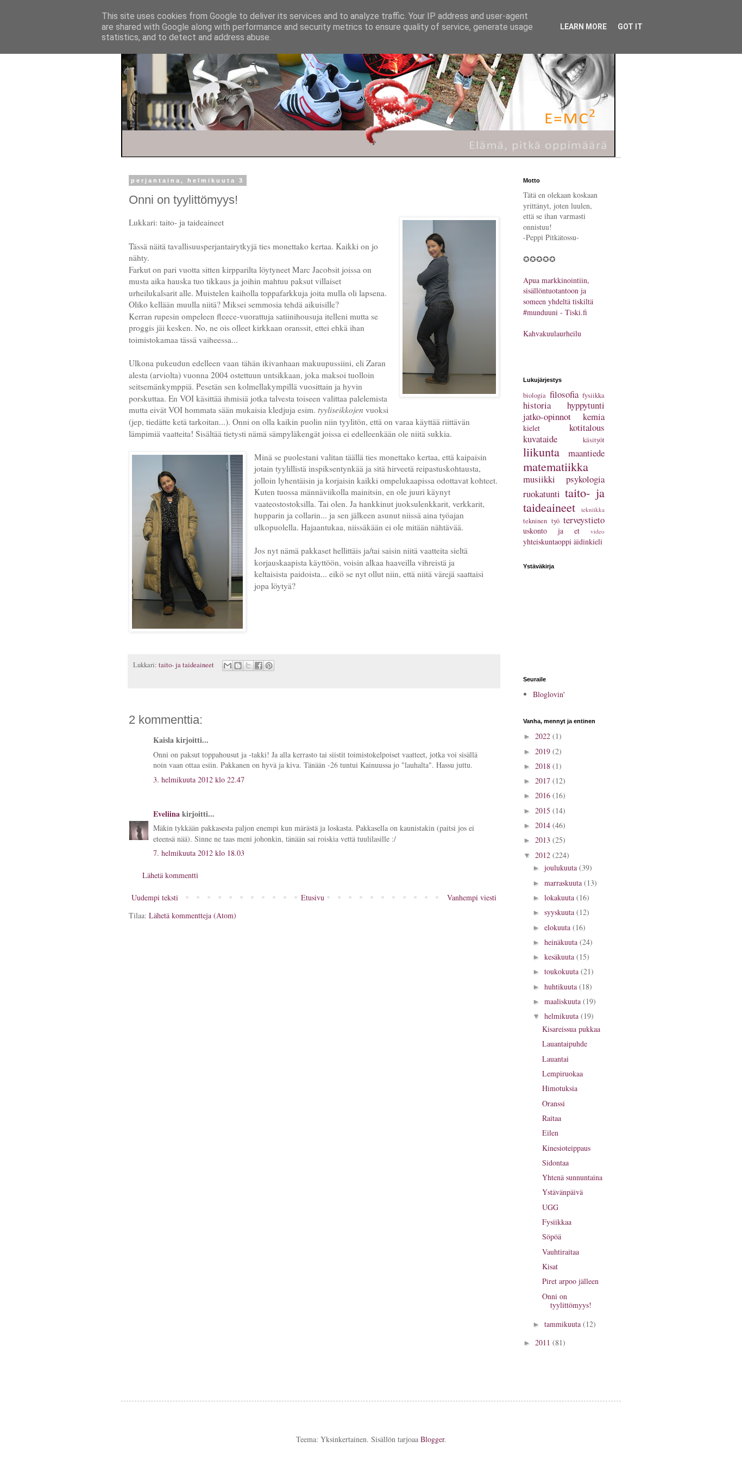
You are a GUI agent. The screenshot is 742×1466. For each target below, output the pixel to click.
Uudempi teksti (154, 897)
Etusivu (312, 897)
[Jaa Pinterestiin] (268, 665)
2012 (543, 855)
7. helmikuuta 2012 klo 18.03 (198, 853)
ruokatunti (541, 493)
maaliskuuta (563, 1001)
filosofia (564, 394)
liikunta (541, 451)
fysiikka (593, 395)
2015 (543, 810)
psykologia (585, 479)
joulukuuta (561, 867)
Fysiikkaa (556, 1222)
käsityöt (594, 439)
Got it (630, 26)
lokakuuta (560, 897)
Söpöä (551, 1236)
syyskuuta (560, 912)
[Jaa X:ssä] (248, 665)
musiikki (539, 479)
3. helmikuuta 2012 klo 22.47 (198, 779)
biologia (534, 395)
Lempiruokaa (562, 1073)
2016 (543, 795)
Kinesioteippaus (566, 1148)
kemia (594, 416)
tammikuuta (563, 1324)
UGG (550, 1207)
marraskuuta (564, 883)
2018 (543, 766)
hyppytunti (586, 405)
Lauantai (555, 1059)
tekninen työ (541, 520)
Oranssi (553, 1103)
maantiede (586, 453)
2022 (543, 736)
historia (537, 405)
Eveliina (166, 813)
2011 (543, 1342)
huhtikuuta (561, 986)
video (597, 531)
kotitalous (587, 427)
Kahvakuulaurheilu (552, 333)
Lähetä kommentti (170, 875)
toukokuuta (562, 971)
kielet (531, 428)
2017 (543, 780)
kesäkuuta (560, 956)
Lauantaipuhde (564, 1043)
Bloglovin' (549, 694)
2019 (543, 751)
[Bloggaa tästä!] (237, 665)
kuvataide (540, 439)
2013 (543, 840)
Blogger (432, 1439)
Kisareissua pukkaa (571, 1029)
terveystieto (584, 519)
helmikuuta (562, 1016)
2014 (543, 825)
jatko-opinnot (547, 416)
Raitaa (551, 1118)
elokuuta (558, 927)
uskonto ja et (551, 530)
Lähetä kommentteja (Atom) (192, 915)
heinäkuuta (562, 942)
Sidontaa (555, 1162)
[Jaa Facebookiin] (258, 665)
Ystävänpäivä (562, 1192)
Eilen (550, 1132)
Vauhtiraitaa (560, 1251)
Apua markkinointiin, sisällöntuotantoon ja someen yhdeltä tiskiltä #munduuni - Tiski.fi (558, 296)
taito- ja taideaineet (186, 664)
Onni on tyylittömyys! (567, 1301)
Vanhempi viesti (471, 897)
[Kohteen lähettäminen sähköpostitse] (227, 665)
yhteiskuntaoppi (547, 541)
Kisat (550, 1266)
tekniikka (593, 509)
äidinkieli (588, 541)
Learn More (583, 26)
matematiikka (555, 466)
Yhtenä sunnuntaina (572, 1177)
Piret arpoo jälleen (570, 1281)
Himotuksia (559, 1088)
